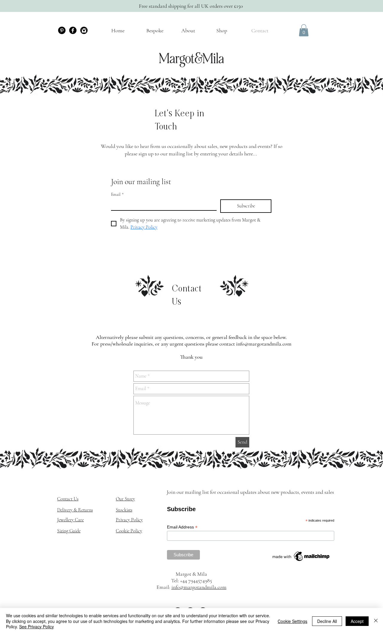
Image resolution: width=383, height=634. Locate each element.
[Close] (375, 621)
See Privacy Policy (36, 627)
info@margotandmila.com (263, 343)
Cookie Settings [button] (292, 621)
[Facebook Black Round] (73, 30)
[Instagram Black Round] (84, 30)
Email (117, 194)
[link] (304, 30)
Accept (357, 621)
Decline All (327, 621)
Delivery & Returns (75, 510)
